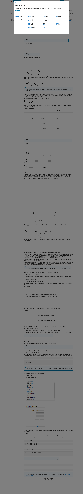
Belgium (29, 16)
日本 (56, 24)
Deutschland (30, 19)
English (57, 23)
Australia (57, 16)
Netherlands (44, 16)
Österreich (43, 19)
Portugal (43, 20)
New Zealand (57, 19)
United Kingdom (44, 28)
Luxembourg (30, 27)
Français (44, 27)
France (29, 23)
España (29, 20)
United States (17, 19)
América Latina (17, 16)
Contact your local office (41, 31)
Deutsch (44, 24)
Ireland (29, 24)
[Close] (67, 2)
